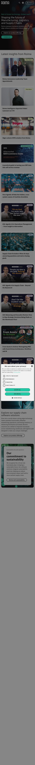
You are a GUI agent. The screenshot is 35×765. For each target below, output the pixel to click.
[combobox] (32, 366)
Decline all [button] (17, 394)
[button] (17, 398)
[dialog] (17, 382)
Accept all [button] (17, 390)
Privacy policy (17, 372)
